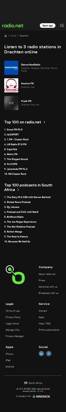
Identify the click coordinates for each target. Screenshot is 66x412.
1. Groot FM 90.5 (13, 129)
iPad (8, 360)
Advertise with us (48, 287)
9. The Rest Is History (16, 236)
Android (10, 367)
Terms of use (13, 311)
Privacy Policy (13, 317)
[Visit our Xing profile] (48, 353)
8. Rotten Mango (13, 232)
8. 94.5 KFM (10, 164)
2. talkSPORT (11, 134)
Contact (43, 311)
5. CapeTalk (10, 149)
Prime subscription (49, 330)
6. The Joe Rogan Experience (20, 222)
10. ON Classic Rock (15, 174)
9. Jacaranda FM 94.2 (15, 169)
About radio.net (47, 274)
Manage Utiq (12, 330)
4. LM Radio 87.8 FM (15, 144)
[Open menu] (62, 25)
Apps (41, 317)
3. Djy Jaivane (11, 207)
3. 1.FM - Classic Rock (16, 139)
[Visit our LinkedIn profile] (41, 353)
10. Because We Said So (17, 241)
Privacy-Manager (15, 336)
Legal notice (12, 323)
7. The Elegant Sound (16, 159)
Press (42, 280)
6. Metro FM (10, 154)
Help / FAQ (44, 323)
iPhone (9, 354)
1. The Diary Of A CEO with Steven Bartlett (27, 197)
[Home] (5, 35)
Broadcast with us (48, 293)
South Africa (35, 383)
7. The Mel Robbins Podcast (19, 227)
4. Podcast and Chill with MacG (21, 212)
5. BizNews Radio (14, 217)
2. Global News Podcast (17, 202)
